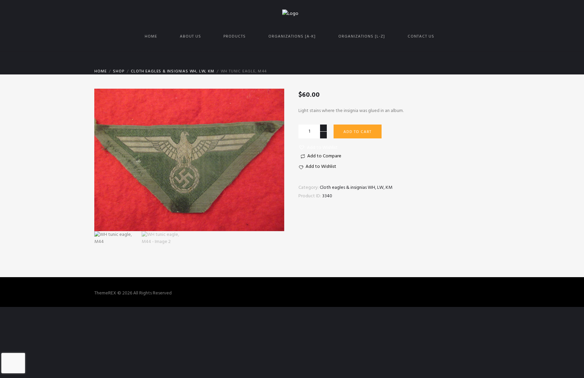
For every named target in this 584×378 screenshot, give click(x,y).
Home (151, 36)
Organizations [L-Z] (361, 36)
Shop (118, 71)
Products (234, 36)
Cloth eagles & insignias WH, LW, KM (173, 71)
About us (190, 36)
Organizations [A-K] (292, 36)
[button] (318, 147)
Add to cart (357, 132)
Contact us (421, 36)
